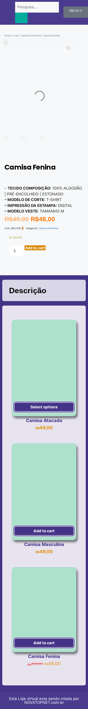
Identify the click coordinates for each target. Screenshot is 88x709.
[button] (6, 178)
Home (8, 35)
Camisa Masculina (44, 544)
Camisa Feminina (31, 35)
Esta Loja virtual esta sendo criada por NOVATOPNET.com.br (44, 700)
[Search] (21, 18)
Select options (44, 407)
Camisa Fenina (44, 656)
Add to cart (35, 248)
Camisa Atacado (44, 420)
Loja (16, 35)
